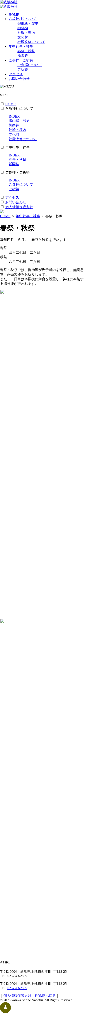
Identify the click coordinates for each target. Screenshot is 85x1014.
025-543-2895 (17, 988)
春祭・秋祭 (26, 51)
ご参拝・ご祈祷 (21, 60)
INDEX (14, 116)
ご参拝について (29, 65)
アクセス (16, 74)
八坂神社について (23, 19)
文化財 (22, 37)
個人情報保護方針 (19, 207)
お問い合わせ (19, 79)
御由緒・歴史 (27, 23)
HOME (14, 14)
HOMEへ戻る (45, 996)
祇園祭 (22, 55)
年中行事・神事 (21, 46)
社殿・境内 (26, 32)
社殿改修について (31, 42)
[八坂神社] (8, 2)
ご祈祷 (22, 69)
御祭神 (22, 28)
